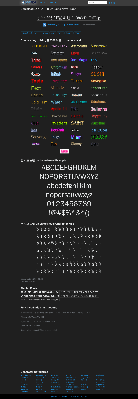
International (27, 33)
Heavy (55, 382)
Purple (100, 384)
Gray (24, 382)
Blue (69, 375)
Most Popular (26, 375)
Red (24, 387)
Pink (84, 384)
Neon (39, 384)
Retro (39, 387)
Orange (55, 384)
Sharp (24, 389)
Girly (39, 380)
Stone (99, 389)
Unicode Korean (41, 33)
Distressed (72, 377)
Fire (98, 377)
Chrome (40, 377)
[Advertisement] (10, 39)
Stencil (85, 389)
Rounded (56, 387)
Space (54, 389)
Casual (25, 377)
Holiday (70, 382)
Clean (77, 33)
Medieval (101, 382)
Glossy (55, 380)
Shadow (100, 387)
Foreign (69, 33)
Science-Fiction (73, 387)
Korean (61, 33)
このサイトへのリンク (78, 396)
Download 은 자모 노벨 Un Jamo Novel (62, 25)
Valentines (41, 391)
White (54, 391)
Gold (84, 380)
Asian (53, 33)
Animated (41, 375)
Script (84, 387)
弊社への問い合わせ (59, 396)
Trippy (24, 391)
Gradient (100, 380)
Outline (70, 384)
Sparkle (70, 389)
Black (54, 375)
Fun (24, 380)
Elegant (85, 377)
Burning (100, 375)
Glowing (71, 380)
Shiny (39, 389)
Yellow (70, 391)
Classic (55, 377)
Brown (84, 375)
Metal (24, 384)
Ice (83, 382)
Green (40, 382)
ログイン (112, 3)
